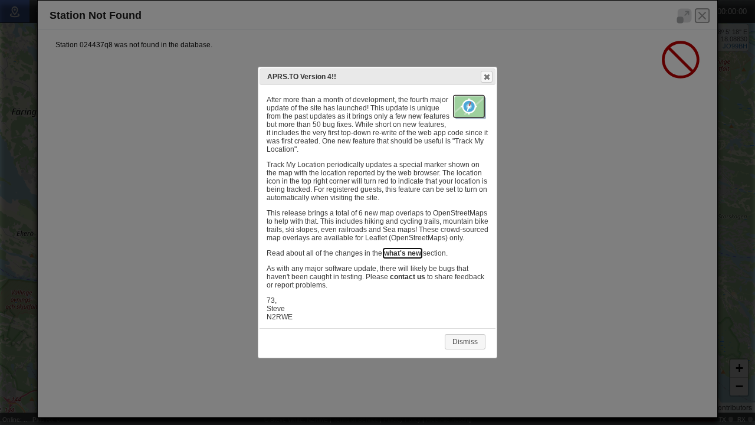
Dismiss (465, 342)
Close (487, 77)
